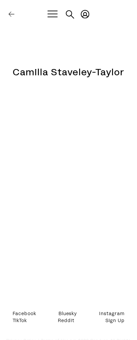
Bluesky (68, 314)
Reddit (66, 321)
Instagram (111, 314)
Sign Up (114, 321)
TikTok (20, 321)
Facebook (24, 314)
